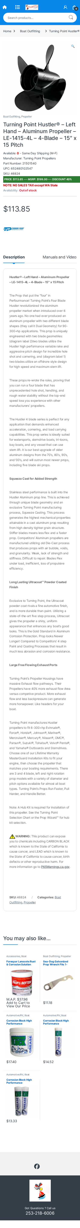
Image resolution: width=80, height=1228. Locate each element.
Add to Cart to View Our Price (18, 1004)
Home (7, 31)
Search (71, 17)
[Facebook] (37, 1166)
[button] (73, 46)
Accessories (13, 956)
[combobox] (34, 17)
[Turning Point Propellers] (14, 229)
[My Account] (65, 7)
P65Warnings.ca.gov (55, 866)
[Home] (4, 7)
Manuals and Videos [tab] (60, 257)
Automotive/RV (14, 1015)
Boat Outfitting (30, 31)
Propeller (26, 116)
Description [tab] (14, 257)
